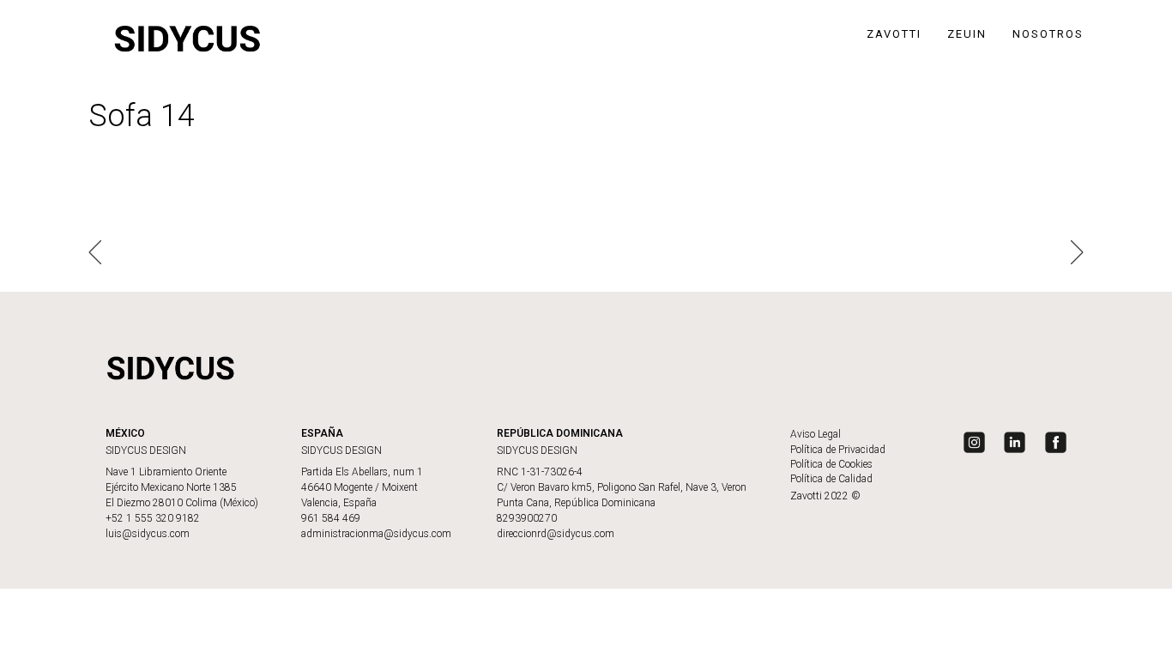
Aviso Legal (815, 434)
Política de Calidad (831, 479)
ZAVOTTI (894, 33)
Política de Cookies (831, 464)
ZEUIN (967, 33)
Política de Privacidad (837, 450)
